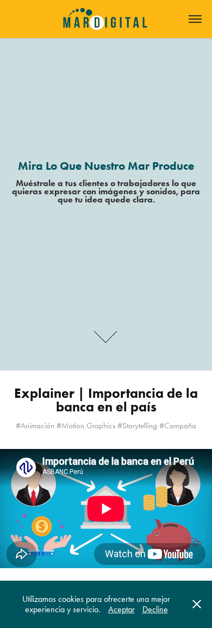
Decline (155, 609)
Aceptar (121, 609)
